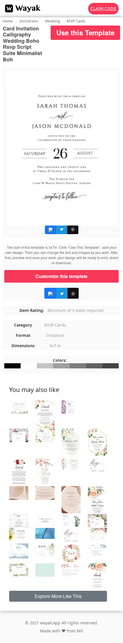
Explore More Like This (58, 596)
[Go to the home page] (21, 9)
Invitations (28, 21)
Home (8, 21)
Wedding (52, 21)
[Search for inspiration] (79, 8)
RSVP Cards (76, 21)
